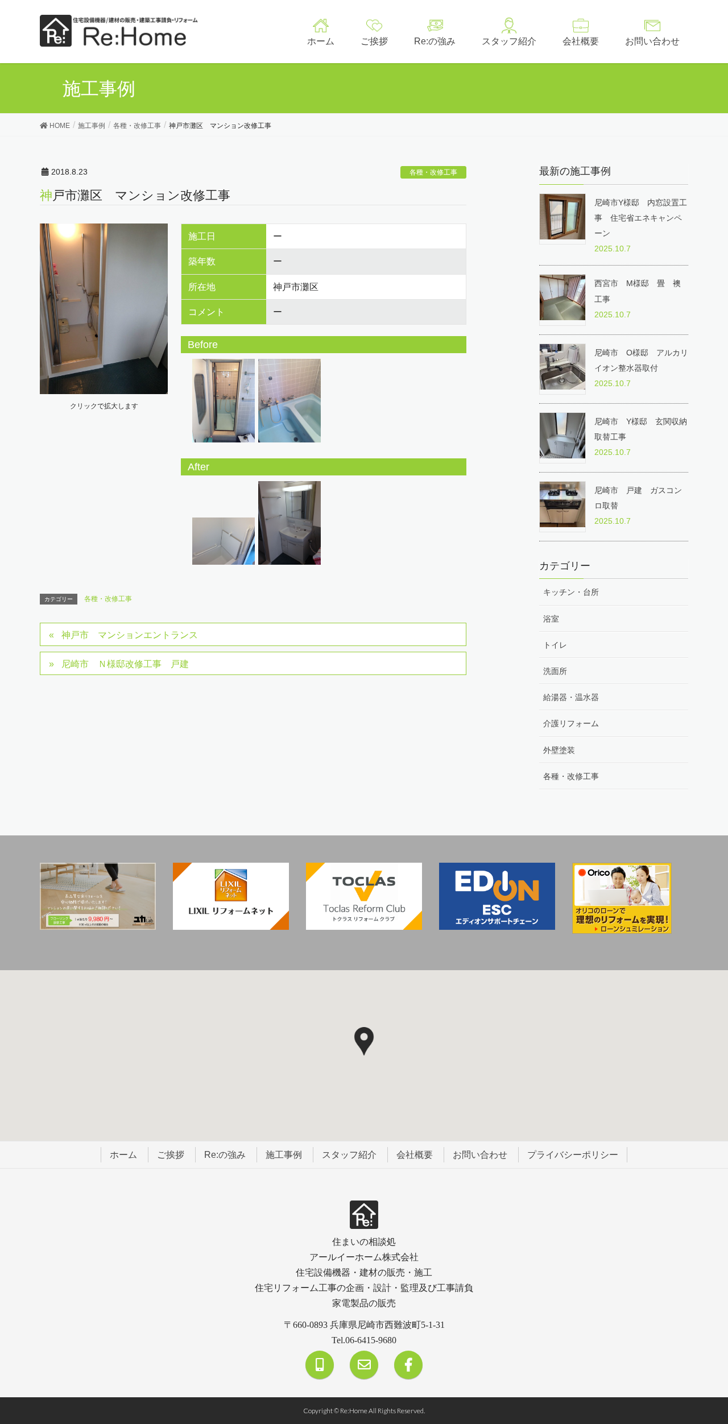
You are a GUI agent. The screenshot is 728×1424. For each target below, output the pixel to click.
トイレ (555, 644)
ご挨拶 (170, 1155)
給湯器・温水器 (571, 697)
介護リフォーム (571, 723)
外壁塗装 (559, 750)
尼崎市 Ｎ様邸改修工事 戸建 (125, 664)
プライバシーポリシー (572, 1155)
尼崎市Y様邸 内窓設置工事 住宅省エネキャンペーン (640, 218)
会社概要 (414, 1155)
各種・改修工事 (433, 172)
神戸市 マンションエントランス (129, 635)
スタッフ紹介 (349, 1155)
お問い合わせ (480, 1155)
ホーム (123, 1155)
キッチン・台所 (571, 592)
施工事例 (284, 1155)
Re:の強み (225, 1155)
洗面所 (555, 671)
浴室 (551, 618)
